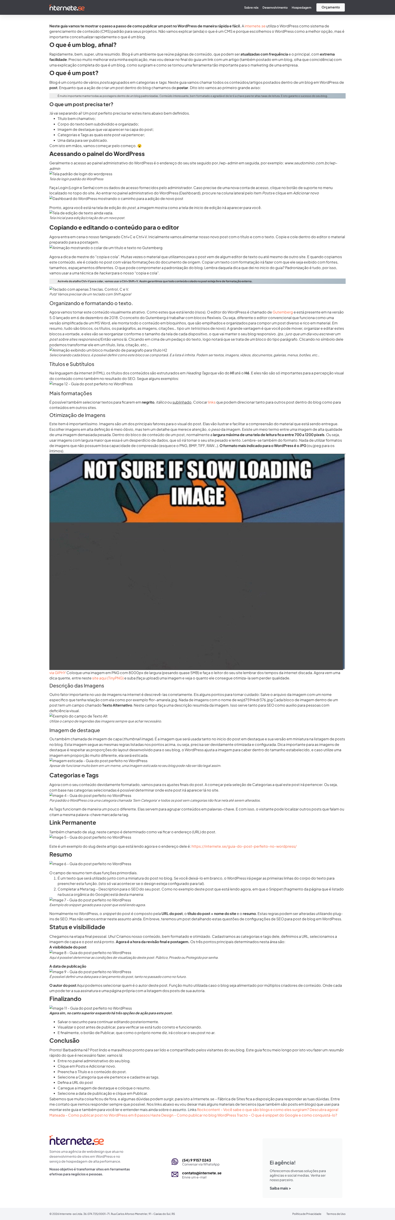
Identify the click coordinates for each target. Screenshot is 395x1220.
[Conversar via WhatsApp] (175, 1161)
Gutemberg (283, 312)
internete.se (255, 26)
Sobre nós (251, 7)
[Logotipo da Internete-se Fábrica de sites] (67, 7)
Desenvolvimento (275, 7)
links (212, 402)
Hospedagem (301, 7)
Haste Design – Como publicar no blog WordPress (193, 1115)
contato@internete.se (202, 1173)
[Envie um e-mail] (175, 1174)
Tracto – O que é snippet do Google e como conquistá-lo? (287, 1115)
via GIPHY (57, 672)
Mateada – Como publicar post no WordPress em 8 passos (99, 1115)
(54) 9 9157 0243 (196, 1160)
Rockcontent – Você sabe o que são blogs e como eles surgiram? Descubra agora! (267, 1109)
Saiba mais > (280, 1188)
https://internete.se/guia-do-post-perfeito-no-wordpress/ (244, 846)
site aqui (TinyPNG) (108, 678)
